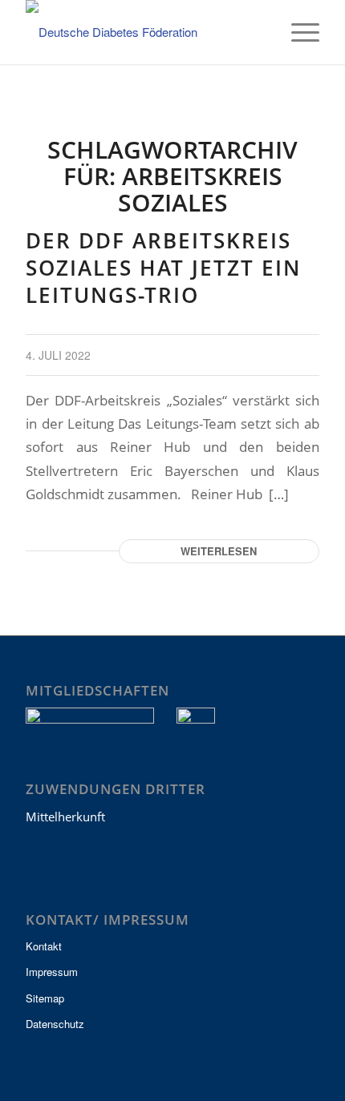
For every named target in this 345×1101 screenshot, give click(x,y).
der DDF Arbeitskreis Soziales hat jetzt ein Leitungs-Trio (163, 267)
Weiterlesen (219, 551)
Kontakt (44, 946)
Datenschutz (55, 1023)
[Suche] (259, 32)
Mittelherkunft (65, 817)
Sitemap (45, 998)
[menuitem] (259, 32)
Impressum (52, 971)
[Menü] (297, 32)
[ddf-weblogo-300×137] (143, 32)
